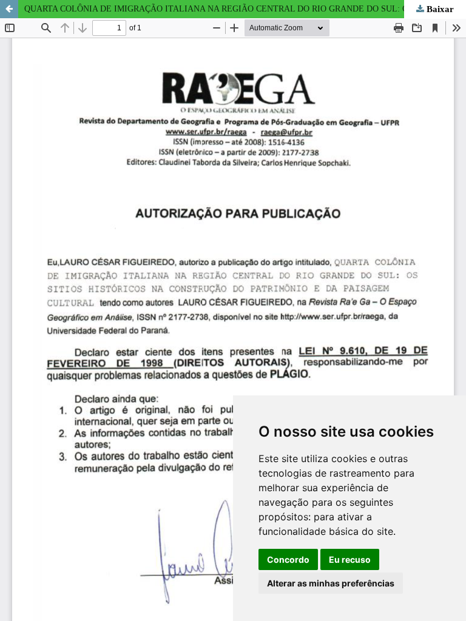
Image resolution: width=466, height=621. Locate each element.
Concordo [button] (288, 559)
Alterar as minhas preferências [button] (330, 583)
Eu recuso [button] (350, 559)
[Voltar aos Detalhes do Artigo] (9, 9)
